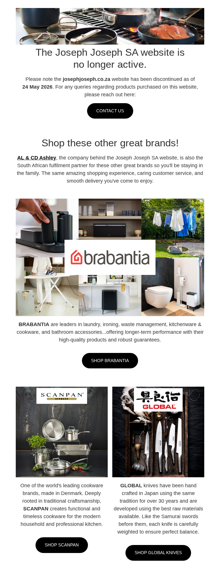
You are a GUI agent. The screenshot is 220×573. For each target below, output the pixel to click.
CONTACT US (110, 110)
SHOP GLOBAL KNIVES (158, 552)
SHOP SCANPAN (62, 544)
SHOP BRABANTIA (110, 360)
